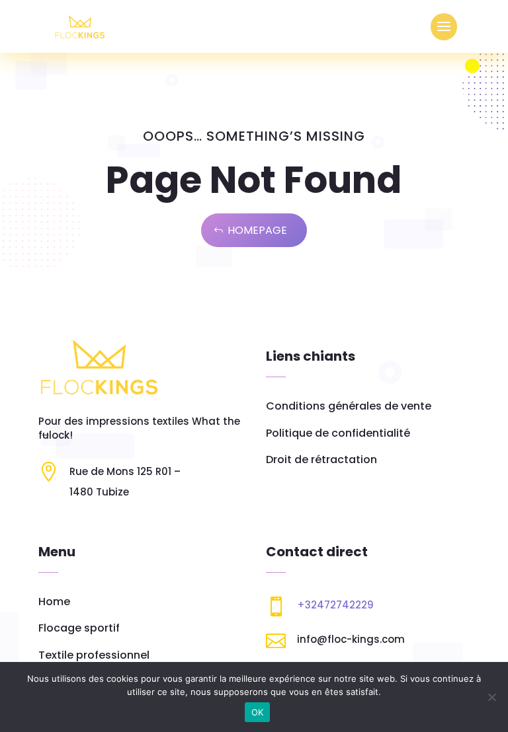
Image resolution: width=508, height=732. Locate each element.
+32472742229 (335, 605)
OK (257, 712)
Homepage (257, 230)
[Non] (491, 697)
